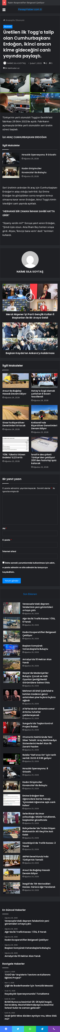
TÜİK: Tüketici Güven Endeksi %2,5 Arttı (13, 456)
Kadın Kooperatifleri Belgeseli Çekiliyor (26, 2)
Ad (4, 528)
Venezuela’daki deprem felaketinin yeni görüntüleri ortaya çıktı (37, 607)
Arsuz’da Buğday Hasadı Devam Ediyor (14, 392)
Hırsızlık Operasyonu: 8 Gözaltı (39, 154)
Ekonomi (20, 20)
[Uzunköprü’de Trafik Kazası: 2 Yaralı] (11, 847)
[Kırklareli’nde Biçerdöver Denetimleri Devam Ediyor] (44, 412)
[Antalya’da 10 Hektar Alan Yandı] (11, 663)
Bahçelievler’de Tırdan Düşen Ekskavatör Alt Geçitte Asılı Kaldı (38, 831)
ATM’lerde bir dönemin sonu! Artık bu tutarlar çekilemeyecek (38, 712)
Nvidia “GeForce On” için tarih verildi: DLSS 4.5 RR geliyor (39, 756)
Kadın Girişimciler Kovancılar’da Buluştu (34, 784)
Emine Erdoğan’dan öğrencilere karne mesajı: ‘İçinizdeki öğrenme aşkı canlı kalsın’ (38, 800)
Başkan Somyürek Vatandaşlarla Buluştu (35, 647)
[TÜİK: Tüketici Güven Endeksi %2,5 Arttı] (15, 444)
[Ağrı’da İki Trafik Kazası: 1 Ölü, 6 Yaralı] (11, 622)
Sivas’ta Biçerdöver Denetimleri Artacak (13, 424)
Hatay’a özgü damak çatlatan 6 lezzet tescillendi (43, 393)
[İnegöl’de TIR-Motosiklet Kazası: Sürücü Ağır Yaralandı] (11, 888)
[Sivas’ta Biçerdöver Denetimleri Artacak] (15, 412)
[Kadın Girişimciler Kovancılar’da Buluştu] (10, 172)
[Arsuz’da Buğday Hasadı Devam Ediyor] (15, 380)
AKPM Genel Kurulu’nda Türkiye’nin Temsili (35, 858)
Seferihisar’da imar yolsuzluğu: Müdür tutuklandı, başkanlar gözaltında (39, 817)
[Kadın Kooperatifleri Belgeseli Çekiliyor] (11, 636)
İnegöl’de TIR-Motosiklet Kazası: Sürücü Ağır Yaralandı (38, 885)
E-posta (7, 540)
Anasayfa (9, 20)
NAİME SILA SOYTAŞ (16, 63)
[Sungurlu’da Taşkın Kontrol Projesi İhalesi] (11, 727)
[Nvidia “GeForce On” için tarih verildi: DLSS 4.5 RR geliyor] (11, 759)
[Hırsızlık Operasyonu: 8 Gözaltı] (10, 158)
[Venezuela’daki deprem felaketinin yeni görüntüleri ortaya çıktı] (11, 608)
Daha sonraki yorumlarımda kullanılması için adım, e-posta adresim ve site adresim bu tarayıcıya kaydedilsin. (28, 567)
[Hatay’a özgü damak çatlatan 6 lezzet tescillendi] (44, 380)
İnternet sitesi (9, 551)
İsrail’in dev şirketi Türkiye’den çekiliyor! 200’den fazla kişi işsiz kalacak (43, 459)
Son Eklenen (30, 594)
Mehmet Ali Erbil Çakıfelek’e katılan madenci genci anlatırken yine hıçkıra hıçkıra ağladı (39, 695)
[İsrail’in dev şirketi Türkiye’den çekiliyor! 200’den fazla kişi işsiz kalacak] (44, 444)
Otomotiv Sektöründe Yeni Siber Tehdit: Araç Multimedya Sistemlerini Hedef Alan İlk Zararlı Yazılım (39, 741)
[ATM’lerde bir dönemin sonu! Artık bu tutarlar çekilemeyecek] (11, 713)
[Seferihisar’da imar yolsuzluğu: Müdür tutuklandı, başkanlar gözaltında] (11, 818)
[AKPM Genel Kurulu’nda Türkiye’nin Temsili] (11, 860)
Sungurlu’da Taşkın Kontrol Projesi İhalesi (37, 725)
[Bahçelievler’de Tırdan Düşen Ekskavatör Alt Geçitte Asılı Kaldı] (11, 832)
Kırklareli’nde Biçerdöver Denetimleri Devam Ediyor (44, 425)
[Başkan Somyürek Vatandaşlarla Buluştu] (11, 650)
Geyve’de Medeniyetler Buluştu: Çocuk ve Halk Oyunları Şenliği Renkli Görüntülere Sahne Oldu (36, 677)
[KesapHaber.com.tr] (30, 9)
